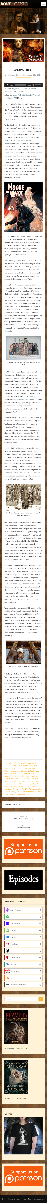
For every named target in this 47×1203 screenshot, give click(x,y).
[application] (23, 85)
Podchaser (8, 98)
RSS (15, 98)
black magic (9, 763)
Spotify (29, 95)
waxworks (26, 776)
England (12, 768)
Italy (18, 771)
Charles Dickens (10, 766)
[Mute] (33, 85)
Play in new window (19, 89)
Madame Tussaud (19, 786)
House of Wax (18, 784)
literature (24, 771)
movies (6, 773)
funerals (35, 781)
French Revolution (11, 781)
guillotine (8, 784)
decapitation (33, 766)
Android (36, 95)
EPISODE (20, 768)
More (20, 98)
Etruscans (34, 779)
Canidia (24, 763)
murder (13, 773)
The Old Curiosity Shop (25, 791)
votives (12, 794)
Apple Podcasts (19, 95)
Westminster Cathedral (24, 794)
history (7, 771)
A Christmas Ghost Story (23, 817)
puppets (20, 773)
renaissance (29, 773)
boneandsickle (15, 75)
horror (13, 771)
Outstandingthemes (38, 1199)
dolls (6, 768)
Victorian (17, 776)
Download (32, 89)
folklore (35, 768)
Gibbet (31, 399)
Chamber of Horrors (21, 779)
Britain (17, 763)
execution (27, 768)
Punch (13, 791)
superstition (8, 776)
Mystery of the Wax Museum (24, 789)
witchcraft (34, 776)
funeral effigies (25, 781)
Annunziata (8, 779)
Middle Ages (34, 771)
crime (20, 766)
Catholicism (32, 763)
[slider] (38, 85)
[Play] (7, 85)
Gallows (21, 399)
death (25, 766)
